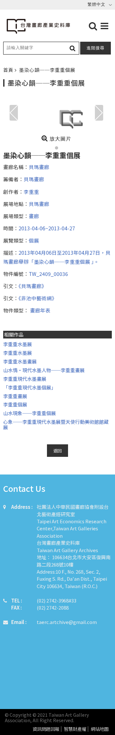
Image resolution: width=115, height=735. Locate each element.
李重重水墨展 (17, 344)
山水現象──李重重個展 (29, 413)
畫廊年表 (39, 310)
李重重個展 (15, 404)
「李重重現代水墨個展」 (29, 387)
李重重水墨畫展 (20, 361)
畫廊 (34, 215)
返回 (57, 451)
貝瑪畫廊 (39, 166)
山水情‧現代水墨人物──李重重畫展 (44, 370)
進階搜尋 (95, 48)
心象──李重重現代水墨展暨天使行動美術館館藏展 (56, 424)
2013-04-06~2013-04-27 (47, 228)
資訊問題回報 (46, 729)
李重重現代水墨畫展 (24, 378)
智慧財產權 (75, 729)
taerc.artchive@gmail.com (67, 622)
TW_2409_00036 (48, 273)
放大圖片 (59, 138)
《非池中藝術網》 (38, 298)
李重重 (31, 191)
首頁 (9, 69)
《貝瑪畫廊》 (33, 285)
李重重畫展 (15, 396)
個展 (34, 240)
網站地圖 (100, 729)
